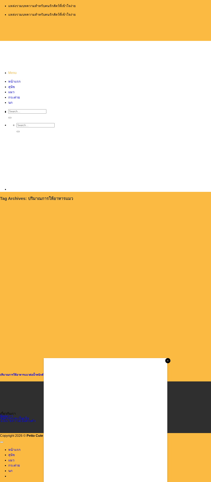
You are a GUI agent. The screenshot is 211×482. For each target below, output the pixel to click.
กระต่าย (14, 465)
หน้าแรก (14, 449)
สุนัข (11, 455)
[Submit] (10, 117)
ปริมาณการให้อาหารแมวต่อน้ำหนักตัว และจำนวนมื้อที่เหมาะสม (37, 374)
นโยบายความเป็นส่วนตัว (17, 421)
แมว (11, 460)
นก (10, 471)
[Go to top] (1, 442)
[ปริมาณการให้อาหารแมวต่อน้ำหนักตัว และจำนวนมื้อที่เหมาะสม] (31, 365)
